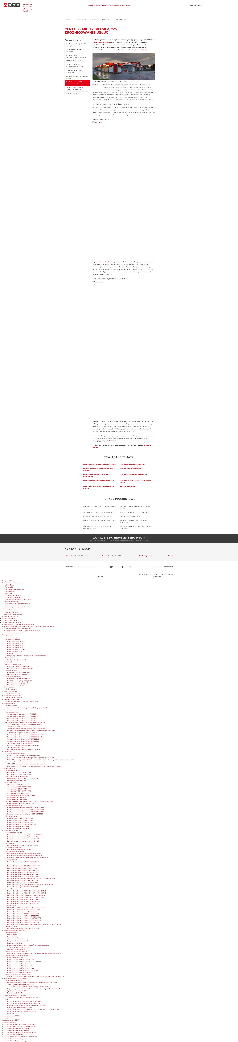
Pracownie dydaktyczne (11, 699)
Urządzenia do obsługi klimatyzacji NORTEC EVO (23, 741)
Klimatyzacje (8, 710)
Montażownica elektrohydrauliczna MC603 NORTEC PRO (25, 812)
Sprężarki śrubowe (11, 658)
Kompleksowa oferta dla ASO (11, 622)
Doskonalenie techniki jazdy (13, 695)
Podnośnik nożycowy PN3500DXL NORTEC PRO (23, 876)
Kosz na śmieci (12, 935)
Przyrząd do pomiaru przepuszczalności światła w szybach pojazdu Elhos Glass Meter (34, 989)
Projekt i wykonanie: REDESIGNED (162, 567)
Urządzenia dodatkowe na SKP (15, 980)
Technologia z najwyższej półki (13, 614)
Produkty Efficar (9, 585)
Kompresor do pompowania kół (17, 941)
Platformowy (9, 843)
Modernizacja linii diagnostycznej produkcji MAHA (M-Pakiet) (26, 1005)
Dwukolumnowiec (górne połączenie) (17, 604)
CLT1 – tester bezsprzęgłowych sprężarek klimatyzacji (24, 724)
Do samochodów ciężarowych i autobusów (19, 743)
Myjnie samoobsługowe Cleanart (12, 608)
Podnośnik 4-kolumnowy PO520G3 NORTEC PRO (23, 901)
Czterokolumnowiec (12, 601)
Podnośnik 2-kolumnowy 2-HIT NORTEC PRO (22, 912)
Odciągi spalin (8, 662)
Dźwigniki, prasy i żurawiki (13, 833)
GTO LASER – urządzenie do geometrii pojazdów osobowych (27, 764)
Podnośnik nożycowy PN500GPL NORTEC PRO (23, 870)
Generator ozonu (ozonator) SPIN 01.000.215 (21, 720)
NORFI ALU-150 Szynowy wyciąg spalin (20, 668)
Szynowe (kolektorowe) (13, 664)
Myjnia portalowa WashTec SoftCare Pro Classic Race (24, 962)
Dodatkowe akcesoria (11, 612)
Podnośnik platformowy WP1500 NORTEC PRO (22, 845)
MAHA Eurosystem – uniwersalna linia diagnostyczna (24, 1001)
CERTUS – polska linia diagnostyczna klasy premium (76, 56)
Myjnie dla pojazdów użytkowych (16, 951)
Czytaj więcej (100, 576)
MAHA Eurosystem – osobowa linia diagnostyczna (23, 1003)
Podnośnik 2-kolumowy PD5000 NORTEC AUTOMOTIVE (25, 907)
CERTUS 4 (10, 1014)
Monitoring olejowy (11, 706)
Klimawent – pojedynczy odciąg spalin (19, 681)
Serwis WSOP (114, 5)
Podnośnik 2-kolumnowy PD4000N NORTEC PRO (23, 910)
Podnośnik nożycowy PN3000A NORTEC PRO (22, 887)
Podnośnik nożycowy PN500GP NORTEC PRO (22, 872)
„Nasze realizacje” (140, 50)
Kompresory (9, 654)
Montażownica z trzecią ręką (14, 589)
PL (202, 5)
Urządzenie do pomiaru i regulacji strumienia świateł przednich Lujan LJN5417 (32, 982)
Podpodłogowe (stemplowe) (14, 851)
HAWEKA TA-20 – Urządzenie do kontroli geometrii (23, 756)
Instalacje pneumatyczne (12, 637)
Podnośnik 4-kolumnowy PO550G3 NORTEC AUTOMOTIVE (26, 895)
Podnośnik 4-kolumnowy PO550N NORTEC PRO (23, 899)
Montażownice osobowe (13, 816)
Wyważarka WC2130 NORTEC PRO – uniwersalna (23, 778)
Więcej (170, 556)
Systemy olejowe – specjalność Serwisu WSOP (98, 512)
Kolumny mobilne (11, 860)
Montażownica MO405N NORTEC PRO (20, 822)
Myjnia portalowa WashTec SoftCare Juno (20, 968)
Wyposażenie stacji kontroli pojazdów (85, 567)
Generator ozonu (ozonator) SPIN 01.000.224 (22, 718)
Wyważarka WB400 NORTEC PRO (18, 785)
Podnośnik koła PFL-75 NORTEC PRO (19, 772)
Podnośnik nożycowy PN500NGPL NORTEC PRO (23, 866)
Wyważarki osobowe (12, 783)
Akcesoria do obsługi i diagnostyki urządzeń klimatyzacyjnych (25, 722)
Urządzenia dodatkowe (12, 712)
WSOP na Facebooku (199, 5)
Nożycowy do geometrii (13, 595)
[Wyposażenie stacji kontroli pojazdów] (12, 5)
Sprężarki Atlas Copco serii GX (16, 660)
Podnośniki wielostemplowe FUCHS (19, 849)
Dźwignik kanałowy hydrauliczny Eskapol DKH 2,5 (23, 841)
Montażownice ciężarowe (13, 805)
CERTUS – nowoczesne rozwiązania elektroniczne (74, 66)
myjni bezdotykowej (108, 262)
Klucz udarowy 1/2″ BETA (15, 645)
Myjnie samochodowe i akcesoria (14, 930)
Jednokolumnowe (11, 926)
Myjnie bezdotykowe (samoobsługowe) (18, 974)
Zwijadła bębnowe (11, 670)
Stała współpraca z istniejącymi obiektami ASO (19, 624)
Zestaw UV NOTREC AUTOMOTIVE (18, 726)
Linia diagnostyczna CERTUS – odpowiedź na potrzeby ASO (23, 631)
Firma (122, 5)
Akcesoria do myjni (11, 932)
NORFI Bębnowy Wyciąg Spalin (17, 674)
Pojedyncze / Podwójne (13, 676)
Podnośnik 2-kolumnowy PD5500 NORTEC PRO (23, 922)
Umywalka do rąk (12, 937)
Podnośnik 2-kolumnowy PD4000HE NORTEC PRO (24, 920)
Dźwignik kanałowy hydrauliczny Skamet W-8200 (23, 837)
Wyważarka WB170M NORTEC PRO (19, 791)
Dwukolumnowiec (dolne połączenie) (17, 606)
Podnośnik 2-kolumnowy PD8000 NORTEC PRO (23, 914)
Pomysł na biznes (94, 5)
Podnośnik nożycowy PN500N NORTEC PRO (22, 868)
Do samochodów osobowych (14, 747)
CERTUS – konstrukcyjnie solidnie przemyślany (77, 45)
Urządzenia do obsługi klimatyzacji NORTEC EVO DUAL (25, 737)
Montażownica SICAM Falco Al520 (18, 826)
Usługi (128, 5)
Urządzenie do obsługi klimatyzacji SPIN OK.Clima (23, 749)
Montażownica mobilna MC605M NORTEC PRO (22, 803)
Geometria (8, 593)
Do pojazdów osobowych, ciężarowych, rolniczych (21, 733)
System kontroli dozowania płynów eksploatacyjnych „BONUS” (27, 708)
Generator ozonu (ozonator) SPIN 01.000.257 (22, 714)
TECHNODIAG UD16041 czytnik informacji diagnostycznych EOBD (29, 987)
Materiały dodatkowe (73, 93)
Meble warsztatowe (10, 687)
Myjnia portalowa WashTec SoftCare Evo (20, 966)
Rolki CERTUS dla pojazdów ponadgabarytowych (99, 520)
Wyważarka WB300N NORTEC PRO (19, 787)
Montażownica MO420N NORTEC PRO (20, 820)
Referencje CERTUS (8, 618)
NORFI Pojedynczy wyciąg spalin (18, 683)
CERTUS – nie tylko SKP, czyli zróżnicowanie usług (75, 83)
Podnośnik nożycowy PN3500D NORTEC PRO (22, 880)
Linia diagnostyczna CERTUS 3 (83, 19)
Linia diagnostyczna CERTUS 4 (12, 1016)
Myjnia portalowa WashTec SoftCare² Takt (20, 964)
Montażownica (10, 591)
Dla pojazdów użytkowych (13, 847)
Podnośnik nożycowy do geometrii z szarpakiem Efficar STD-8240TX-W (30, 885)
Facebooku (115, 567)
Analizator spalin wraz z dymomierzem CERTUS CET (24, 997)
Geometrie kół (8, 751)
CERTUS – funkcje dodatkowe (76, 61)
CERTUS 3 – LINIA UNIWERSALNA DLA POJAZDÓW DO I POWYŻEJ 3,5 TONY (33, 1009)
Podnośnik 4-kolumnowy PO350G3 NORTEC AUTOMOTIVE (26, 891)
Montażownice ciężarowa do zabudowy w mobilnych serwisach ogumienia (29, 801)
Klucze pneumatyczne (12, 639)
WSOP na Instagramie (200, 5)
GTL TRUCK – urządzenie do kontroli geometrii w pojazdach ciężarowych (30, 758)
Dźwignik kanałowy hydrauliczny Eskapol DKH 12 (23, 839)
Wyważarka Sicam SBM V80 (16, 797)
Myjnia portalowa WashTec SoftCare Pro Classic (22, 970)
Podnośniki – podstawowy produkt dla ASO (17, 629)
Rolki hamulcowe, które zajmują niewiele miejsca (99, 506)
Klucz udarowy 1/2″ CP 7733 (16, 643)
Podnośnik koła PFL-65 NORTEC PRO (19, 774)
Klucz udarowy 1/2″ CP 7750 (16, 641)
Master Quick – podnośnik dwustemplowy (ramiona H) (24, 855)
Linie (6, 999)
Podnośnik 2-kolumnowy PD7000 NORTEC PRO (23, 916)
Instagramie (127, 567)
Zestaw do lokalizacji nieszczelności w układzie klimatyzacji (26, 729)
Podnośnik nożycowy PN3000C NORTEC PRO (22, 883)
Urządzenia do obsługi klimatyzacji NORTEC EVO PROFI (25, 735)
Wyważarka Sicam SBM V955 (16, 780)
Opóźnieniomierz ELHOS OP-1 (17, 991)
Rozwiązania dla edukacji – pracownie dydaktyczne (21, 701)
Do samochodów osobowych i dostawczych (19, 762)
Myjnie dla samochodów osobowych (17, 955)
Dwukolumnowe (10, 905)
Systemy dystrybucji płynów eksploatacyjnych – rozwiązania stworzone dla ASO (29, 626)
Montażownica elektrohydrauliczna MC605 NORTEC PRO (25, 810)
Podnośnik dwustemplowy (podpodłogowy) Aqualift (24, 853)
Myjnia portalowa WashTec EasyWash (19, 972)
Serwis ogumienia (9, 768)
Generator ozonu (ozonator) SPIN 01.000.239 (22, 716)
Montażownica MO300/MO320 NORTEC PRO (22, 824)
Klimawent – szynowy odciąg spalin (18, 666)
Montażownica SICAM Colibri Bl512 (18, 828)
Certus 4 (6, 1018)
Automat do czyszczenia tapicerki (18, 947)
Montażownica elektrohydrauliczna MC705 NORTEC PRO (25, 808)
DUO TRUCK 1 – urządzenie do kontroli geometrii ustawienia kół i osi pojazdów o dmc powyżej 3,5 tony (40, 760)
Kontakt (193, 5)
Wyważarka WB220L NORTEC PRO (19, 789)
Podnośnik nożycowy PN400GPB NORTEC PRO (23, 874)
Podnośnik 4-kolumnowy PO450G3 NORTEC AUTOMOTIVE (26, 893)
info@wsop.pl (147, 556)
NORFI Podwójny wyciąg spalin (17, 685)
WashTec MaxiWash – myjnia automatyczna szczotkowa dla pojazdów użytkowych (34, 953)
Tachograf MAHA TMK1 (12, 693)
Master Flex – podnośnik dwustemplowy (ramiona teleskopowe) (27, 858)
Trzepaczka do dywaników (15, 939)
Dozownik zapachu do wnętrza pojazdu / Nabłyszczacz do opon (28, 945)
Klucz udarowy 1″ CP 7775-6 (16, 649)
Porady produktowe (8, 581)
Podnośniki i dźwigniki (11, 830)
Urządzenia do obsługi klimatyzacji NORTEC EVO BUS (24, 739)
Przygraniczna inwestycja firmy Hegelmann (134, 512)
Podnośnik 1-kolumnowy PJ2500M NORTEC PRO (23, 928)
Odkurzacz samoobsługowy (16, 949)
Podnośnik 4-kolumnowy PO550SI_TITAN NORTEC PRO (25, 897)
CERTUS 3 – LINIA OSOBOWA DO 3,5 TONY (21, 1012)
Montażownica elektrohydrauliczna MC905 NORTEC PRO (25, 814)
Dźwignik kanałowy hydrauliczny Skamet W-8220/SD (24, 835)
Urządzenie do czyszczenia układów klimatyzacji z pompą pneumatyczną (31, 731)
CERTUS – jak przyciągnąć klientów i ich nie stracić (74, 88)
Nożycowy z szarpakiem (13, 597)
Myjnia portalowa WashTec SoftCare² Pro (20, 960)
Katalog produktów (8, 635)
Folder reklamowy (9, 610)
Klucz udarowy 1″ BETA (14, 651)
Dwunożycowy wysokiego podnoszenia (18, 599)
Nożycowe (8, 864)
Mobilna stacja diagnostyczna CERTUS (19, 1007)
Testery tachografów (10, 691)
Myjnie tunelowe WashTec (15, 958)
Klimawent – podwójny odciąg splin (18, 678)
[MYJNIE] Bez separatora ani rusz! (131, 516)
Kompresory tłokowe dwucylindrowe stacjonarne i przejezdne (27, 656)
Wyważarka (9, 587)
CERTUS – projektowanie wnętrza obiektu (77, 77)
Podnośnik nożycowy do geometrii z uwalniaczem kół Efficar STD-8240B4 (31, 878)
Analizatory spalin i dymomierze (15, 995)
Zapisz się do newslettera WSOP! (119, 539)
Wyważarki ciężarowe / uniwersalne (16, 776)
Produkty (105, 5)
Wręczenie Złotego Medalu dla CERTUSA (96, 516)
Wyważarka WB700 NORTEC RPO (18, 793)
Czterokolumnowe (11, 889)
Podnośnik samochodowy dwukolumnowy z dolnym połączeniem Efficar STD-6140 (34, 924)
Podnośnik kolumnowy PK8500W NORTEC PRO (23, 862)
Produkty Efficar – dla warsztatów (12, 583)
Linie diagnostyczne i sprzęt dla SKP (15, 978)
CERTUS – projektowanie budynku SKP (74, 71)
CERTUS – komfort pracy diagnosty (74, 50)
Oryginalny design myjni (11, 616)
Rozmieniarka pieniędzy (15, 943)
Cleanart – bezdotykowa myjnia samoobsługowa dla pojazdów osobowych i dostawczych (36, 976)
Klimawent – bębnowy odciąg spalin (18, 672)
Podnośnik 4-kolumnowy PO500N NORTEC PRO (23, 903)
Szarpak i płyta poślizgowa (13, 697)
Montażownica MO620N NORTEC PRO (20, 818)
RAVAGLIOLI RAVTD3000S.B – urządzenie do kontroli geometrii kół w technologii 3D (35, 766)
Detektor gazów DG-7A (15, 993)
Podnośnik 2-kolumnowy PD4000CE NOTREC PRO (24, 918)
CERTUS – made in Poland (10, 620)
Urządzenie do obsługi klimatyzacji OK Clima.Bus (23, 745)
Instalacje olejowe (9, 703)
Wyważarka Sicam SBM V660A (17, 799)
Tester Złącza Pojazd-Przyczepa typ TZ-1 (20, 985)
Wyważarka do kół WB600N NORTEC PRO (21, 795)
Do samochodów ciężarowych (15, 753)
